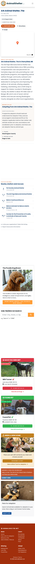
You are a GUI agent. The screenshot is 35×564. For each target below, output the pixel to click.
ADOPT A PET (6, 513)
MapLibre (29, 54)
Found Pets (4, 552)
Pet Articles (21, 534)
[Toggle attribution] (32, 55)
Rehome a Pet (17, 461)
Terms (20, 557)
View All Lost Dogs (16, 391)
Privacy (15, 557)
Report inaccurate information (11, 226)
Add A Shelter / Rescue (7, 540)
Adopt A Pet (21, 548)
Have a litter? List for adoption (16, 464)
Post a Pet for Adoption (7, 536)
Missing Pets (4, 548)
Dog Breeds (21, 536)
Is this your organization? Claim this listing (15, 224)
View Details (18, 388)
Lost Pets (3, 550)
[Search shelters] (31, 315)
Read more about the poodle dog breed (17, 302)
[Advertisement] (17, 161)
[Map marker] (17, 43)
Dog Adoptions (22, 550)
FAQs (19, 541)
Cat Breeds (21, 538)
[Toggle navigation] (32, 3)
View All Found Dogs (17, 429)
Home (2, 534)
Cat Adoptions (22, 552)
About (20, 540)
